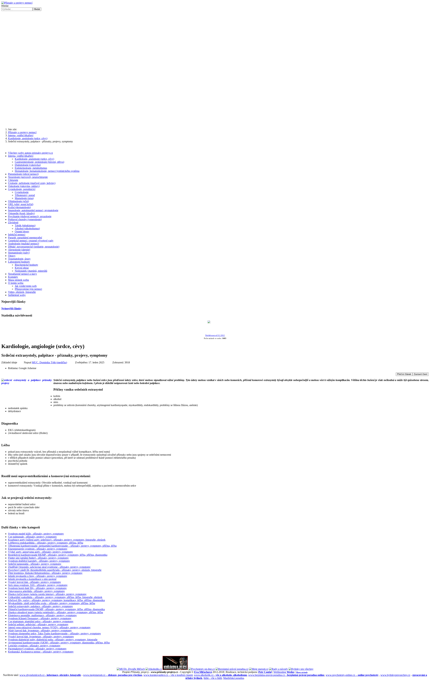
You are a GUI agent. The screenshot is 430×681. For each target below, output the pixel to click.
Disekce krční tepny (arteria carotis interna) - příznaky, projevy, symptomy (47, 594)
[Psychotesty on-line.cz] (201, 669)
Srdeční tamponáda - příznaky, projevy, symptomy (34, 564)
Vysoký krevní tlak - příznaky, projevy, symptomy (34, 582)
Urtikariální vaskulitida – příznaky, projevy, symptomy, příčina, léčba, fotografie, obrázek (55, 597)
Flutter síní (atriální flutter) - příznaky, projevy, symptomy (38, 557)
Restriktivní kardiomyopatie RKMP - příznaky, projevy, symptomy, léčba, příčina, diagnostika (57, 554)
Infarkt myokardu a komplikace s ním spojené (32, 579)
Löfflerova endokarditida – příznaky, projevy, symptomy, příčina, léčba (45, 542)
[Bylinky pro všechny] (301, 669)
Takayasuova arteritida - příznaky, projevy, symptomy (36, 591)
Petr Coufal (265, 672)
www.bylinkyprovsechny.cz (395, 675)
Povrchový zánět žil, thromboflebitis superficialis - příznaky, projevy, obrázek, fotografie (54, 570)
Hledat (4, 5)
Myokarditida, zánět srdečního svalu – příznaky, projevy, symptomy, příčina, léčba (51, 603)
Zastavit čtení (420, 374)
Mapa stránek (301, 672)
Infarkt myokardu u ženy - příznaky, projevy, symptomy (37, 576)
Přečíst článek (404, 374)
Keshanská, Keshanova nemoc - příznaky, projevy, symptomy (41, 651)
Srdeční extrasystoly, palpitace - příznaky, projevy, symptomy (40, 606)
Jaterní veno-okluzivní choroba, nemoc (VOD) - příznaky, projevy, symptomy (49, 627)
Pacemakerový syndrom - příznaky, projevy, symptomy (37, 648)
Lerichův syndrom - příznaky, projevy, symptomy (34, 645)
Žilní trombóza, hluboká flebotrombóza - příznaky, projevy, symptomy (45, 573)
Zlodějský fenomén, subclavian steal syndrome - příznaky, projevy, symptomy (49, 567)
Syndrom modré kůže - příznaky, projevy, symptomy (36, 533)
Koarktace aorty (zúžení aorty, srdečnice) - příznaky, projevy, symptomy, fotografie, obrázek (56, 539)
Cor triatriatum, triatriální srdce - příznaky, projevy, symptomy (40, 621)
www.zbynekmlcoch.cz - (50, 675)
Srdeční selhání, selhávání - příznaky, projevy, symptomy (38, 624)
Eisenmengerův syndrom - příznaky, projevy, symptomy (37, 548)
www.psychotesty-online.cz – (352, 675)
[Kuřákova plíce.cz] (175, 669)
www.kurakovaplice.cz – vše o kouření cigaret (168, 675)
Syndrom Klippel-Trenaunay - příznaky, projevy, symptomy (39, 618)
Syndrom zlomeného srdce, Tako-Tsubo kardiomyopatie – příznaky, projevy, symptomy (54, 633)
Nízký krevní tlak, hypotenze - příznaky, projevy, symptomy (40, 630)
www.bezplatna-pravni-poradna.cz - (286, 675)
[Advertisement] (215, 99)
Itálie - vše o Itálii (213, 678)
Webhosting (283, 672)
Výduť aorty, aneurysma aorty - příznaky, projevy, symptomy (40, 551)
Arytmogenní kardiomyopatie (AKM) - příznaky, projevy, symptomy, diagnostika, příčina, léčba (59, 642)
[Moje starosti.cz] (258, 669)
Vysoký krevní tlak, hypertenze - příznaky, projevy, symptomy (41, 636)
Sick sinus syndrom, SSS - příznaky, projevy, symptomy (38, 585)
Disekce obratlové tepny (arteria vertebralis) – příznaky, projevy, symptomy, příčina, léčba (55, 612)
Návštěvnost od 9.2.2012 (215, 335)
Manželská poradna (233, 678)
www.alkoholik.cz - (220, 675)
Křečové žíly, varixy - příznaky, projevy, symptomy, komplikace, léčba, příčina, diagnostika (56, 600)
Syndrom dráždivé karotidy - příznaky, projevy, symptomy (39, 560)
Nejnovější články (11, 308)
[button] (215, 65)
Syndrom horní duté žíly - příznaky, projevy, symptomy (37, 588)
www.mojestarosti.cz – (112, 675)
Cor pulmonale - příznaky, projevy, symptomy (32, 536)
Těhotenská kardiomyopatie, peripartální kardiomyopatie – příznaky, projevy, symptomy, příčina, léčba (62, 545)
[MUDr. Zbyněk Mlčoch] (131, 669)
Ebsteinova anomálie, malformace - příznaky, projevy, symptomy (42, 615)
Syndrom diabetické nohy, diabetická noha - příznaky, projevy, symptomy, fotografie (52, 639)
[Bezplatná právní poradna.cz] (232, 669)
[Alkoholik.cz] (153, 669)
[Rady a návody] (278, 669)
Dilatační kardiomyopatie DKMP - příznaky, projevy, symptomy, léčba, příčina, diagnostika (56, 609)
